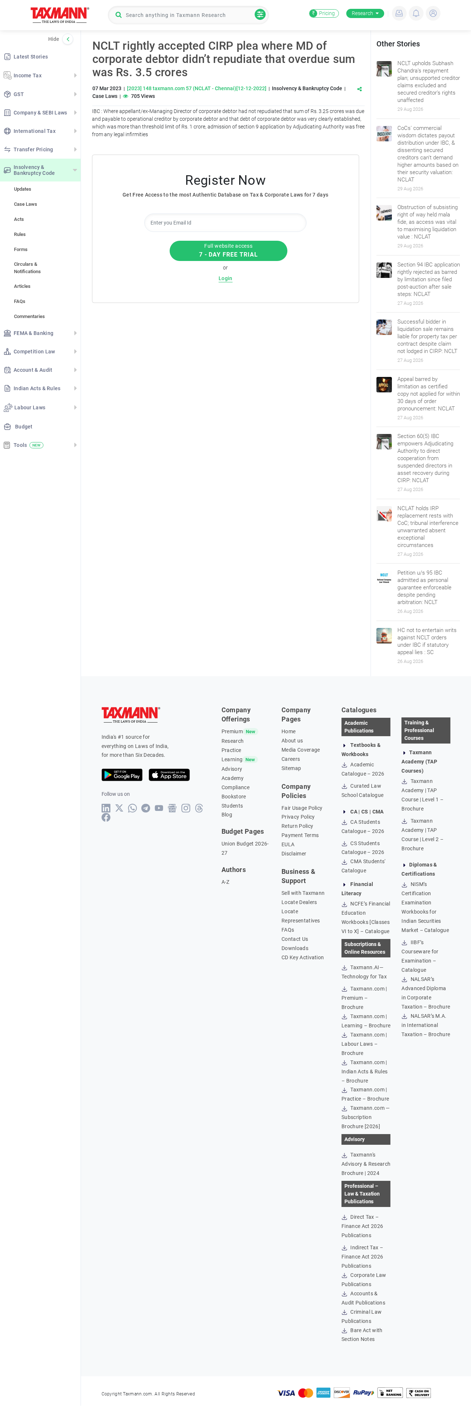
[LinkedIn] (106, 808)
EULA (287, 844)
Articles (22, 286)
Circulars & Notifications (27, 267)
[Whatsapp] (132, 808)
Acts (19, 219)
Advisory (232, 769)
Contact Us (294, 939)
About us (292, 741)
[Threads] (199, 808)
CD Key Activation (302, 957)
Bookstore (234, 796)
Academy (233, 778)
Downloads (294, 948)
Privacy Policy (298, 817)
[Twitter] (119, 808)
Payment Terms (300, 835)
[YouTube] (159, 808)
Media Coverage (300, 750)
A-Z (226, 882)
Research (362, 13)
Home (288, 731)
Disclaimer (293, 854)
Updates (22, 189)
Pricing (323, 13)
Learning (232, 759)
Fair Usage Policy (301, 808)
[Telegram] (145, 808)
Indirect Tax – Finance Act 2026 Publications (362, 1257)
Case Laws (25, 204)
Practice (231, 750)
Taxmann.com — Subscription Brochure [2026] (365, 1117)
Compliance (235, 787)
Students (232, 806)
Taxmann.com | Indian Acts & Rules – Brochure (364, 1071)
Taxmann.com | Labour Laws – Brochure (364, 1044)
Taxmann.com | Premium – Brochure (364, 998)
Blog (227, 815)
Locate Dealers (299, 902)
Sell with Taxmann (303, 893)
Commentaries (29, 316)
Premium (232, 731)
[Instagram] (186, 808)
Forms (21, 249)
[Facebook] (106, 817)
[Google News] (172, 808)
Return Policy (297, 826)
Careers (290, 759)
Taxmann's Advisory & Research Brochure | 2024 (365, 1164)
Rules (20, 234)
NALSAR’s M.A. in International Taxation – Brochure (425, 1025)
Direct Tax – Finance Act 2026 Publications (362, 1226)
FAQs (19, 301)
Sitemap (291, 768)
